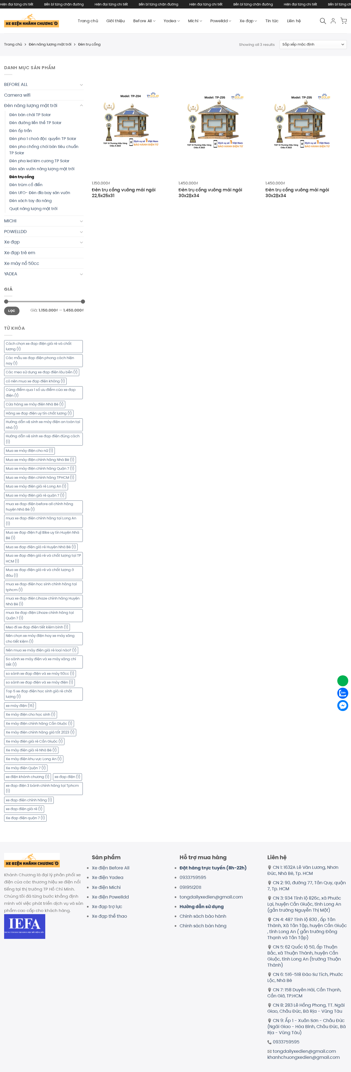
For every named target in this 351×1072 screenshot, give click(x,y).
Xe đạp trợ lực (107, 906)
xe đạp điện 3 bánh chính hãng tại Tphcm (42, 788)
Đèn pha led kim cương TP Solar (39, 161)
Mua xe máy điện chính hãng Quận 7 (40, 468)
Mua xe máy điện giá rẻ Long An (36, 486)
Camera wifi (17, 95)
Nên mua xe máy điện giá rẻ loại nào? (41, 650)
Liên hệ (294, 21)
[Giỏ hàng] (343, 21)
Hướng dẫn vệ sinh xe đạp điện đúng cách (43, 439)
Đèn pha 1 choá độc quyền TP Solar (42, 138)
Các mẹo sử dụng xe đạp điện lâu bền (42, 372)
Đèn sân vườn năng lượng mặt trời (41, 169)
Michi (193, 21)
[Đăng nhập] (333, 21)
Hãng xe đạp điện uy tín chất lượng (39, 413)
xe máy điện (20, 705)
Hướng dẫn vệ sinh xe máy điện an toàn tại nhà (43, 424)
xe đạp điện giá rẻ (24, 809)
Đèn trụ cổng (21, 177)
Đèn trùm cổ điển (26, 184)
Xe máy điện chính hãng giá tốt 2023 (40, 732)
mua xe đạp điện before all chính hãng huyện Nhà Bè (39, 507)
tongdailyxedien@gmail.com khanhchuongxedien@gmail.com (303, 1054)
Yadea (170, 21)
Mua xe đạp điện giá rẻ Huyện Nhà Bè (41, 547)
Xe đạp (247, 21)
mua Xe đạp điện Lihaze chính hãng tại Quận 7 (40, 615)
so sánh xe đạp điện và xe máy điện (39, 682)
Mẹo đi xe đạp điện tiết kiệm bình (37, 627)
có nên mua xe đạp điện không (35, 381)
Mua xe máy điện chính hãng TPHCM (40, 477)
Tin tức (272, 21)
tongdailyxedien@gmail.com (211, 897)
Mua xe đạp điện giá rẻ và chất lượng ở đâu (40, 572)
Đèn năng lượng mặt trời (50, 44)
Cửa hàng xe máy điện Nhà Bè (35, 404)
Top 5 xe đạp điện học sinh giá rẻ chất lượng (39, 694)
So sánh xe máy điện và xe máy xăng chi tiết (41, 662)
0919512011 (190, 887)
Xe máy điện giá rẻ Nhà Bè (31, 750)
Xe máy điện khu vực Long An (34, 759)
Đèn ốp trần (20, 130)
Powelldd (219, 21)
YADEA (10, 274)
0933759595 (193, 877)
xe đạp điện (67, 776)
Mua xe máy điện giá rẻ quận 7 (35, 495)
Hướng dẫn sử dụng (202, 906)
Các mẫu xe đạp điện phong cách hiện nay (40, 361)
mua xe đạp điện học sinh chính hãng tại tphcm (41, 587)
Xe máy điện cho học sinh (30, 714)
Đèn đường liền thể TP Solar (35, 122)
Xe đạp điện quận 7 (25, 818)
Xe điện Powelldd (110, 897)
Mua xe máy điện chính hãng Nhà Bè (40, 459)
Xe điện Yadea (107, 877)
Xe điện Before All (110, 868)
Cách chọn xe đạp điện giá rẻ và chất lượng (39, 346)
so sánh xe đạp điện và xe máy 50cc (40, 673)
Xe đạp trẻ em (19, 253)
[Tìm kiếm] (323, 21)
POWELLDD (15, 231)
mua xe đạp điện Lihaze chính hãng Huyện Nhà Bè (43, 601)
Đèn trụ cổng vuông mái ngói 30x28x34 (210, 193)
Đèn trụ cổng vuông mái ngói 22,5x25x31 (123, 193)
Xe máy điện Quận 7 (26, 768)
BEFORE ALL (16, 84)
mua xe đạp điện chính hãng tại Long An (41, 521)
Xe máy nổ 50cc (21, 263)
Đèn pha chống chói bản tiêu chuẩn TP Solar (43, 150)
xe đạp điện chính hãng (29, 800)
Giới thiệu (115, 21)
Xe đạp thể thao (109, 916)
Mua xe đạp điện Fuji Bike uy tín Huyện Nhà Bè (42, 535)
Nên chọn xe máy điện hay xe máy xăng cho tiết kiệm (40, 638)
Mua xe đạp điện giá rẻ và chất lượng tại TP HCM (43, 558)
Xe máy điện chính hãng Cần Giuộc (39, 723)
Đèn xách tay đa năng (30, 200)
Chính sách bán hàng (203, 926)
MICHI (10, 221)
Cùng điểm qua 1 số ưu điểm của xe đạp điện (41, 392)
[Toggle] (81, 84)
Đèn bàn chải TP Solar (30, 114)
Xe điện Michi (106, 887)
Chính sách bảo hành (203, 916)
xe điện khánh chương (27, 776)
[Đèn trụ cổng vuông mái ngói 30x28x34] (219, 120)
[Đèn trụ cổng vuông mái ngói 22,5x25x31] (132, 120)
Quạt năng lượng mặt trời (33, 208)
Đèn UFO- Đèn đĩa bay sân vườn (39, 192)
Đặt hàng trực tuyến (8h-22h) (213, 868)
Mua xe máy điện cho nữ (29, 450)
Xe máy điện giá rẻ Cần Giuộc (34, 741)
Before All (142, 21)
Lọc (11, 311)
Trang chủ (88, 21)
